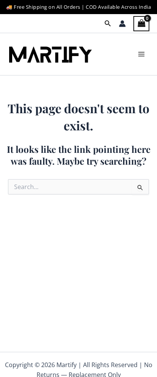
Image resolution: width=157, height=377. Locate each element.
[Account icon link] (122, 23)
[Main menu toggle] (141, 54)
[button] (107, 24)
